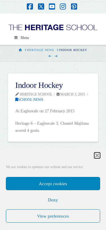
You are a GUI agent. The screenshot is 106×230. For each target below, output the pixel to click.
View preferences (53, 216)
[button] (97, 155)
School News (30, 100)
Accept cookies (53, 183)
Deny (53, 200)
